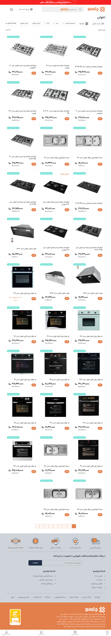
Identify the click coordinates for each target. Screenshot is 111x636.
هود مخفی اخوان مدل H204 (59, 293)
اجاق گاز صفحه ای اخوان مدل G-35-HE (88, 203)
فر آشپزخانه (37, 597)
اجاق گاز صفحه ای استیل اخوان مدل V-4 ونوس (22, 112)
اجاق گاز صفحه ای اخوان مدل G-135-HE (88, 67)
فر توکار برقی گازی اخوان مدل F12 (58, 336)
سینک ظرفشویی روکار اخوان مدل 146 (56, 466)
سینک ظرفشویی (60, 597)
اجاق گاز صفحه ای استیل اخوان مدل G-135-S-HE (22, 158)
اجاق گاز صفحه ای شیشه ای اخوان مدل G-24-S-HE (89, 249)
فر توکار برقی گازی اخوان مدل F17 (25, 293)
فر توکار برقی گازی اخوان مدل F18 (91, 336)
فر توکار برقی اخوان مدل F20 (59, 423)
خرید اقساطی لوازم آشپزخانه (43, 576)
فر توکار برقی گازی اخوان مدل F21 (91, 466)
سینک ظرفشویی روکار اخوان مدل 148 (56, 158)
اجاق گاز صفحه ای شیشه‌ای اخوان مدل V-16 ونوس (56, 249)
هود (12, 597)
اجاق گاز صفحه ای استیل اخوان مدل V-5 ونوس (89, 112)
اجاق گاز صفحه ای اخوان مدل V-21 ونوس (57, 67)
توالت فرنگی (74, 597)
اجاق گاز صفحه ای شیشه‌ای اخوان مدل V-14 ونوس (56, 203)
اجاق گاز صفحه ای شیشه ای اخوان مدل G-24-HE (22, 203)
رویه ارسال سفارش (46, 580)
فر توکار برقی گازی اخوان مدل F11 (25, 380)
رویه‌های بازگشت (47, 584)
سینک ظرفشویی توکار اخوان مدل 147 (89, 158)
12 (41, 526)
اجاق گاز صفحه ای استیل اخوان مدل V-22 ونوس (22, 67)
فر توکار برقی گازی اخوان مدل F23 (90, 380)
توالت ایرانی (86, 597)
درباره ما (99, 580)
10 (51, 526)
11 (46, 526)
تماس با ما (98, 576)
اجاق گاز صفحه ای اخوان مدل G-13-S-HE (56, 112)
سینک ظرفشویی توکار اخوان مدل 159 (89, 509)
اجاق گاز (97, 597)
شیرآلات (47, 597)
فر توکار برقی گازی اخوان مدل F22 (24, 466)
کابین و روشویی (23, 597)
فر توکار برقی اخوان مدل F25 (59, 380)
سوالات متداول (97, 587)
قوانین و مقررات (96, 584)
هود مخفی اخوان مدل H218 (92, 293)
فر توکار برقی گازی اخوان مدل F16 (25, 336)
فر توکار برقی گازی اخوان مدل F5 (25, 423)
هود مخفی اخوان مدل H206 (26, 249)
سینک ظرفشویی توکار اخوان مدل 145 (56, 509)
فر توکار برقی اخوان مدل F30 (92, 423)
